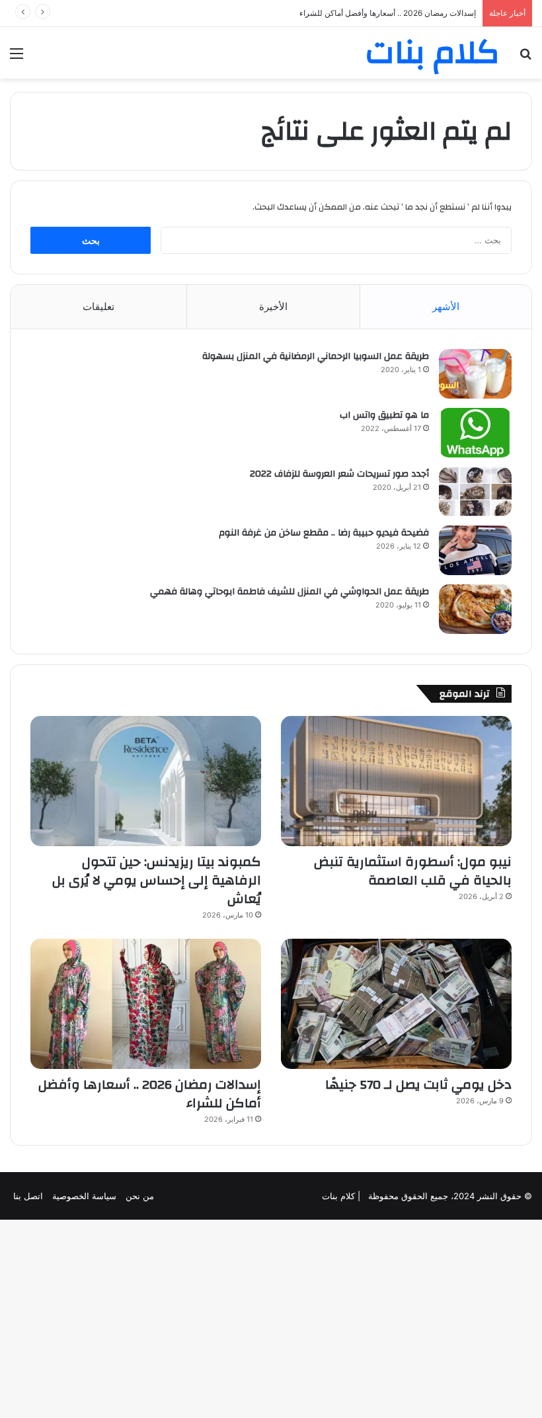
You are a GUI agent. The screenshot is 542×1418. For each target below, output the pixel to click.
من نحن (140, 1196)
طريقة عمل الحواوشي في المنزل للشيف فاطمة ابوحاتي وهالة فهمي (289, 591)
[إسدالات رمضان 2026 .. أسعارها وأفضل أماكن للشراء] (145, 1004)
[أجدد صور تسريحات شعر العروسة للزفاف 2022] (475, 491)
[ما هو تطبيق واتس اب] (475, 432)
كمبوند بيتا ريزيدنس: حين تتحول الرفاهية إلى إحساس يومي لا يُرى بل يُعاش (156, 880)
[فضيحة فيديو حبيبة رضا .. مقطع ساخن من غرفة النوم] (475, 550)
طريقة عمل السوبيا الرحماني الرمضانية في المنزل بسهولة (315, 356)
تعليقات (98, 306)
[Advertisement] (271, 177)
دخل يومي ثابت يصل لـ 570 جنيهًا (418, 1084)
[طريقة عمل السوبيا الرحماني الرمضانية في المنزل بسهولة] (475, 374)
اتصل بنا (28, 1196)
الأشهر (445, 306)
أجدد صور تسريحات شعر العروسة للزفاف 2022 (339, 474)
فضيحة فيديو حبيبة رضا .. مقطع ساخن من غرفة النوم (324, 532)
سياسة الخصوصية (84, 1196)
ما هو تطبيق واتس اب (384, 415)
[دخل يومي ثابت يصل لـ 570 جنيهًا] (396, 1004)
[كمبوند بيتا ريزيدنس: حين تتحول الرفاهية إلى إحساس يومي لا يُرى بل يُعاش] (145, 781)
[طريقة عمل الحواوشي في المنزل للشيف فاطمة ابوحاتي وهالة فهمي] (475, 609)
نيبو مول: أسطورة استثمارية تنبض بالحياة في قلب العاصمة (413, 870)
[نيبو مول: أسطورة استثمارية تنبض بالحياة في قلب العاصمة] (396, 781)
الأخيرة (273, 306)
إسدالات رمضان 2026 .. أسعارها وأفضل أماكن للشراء (387, 13)
